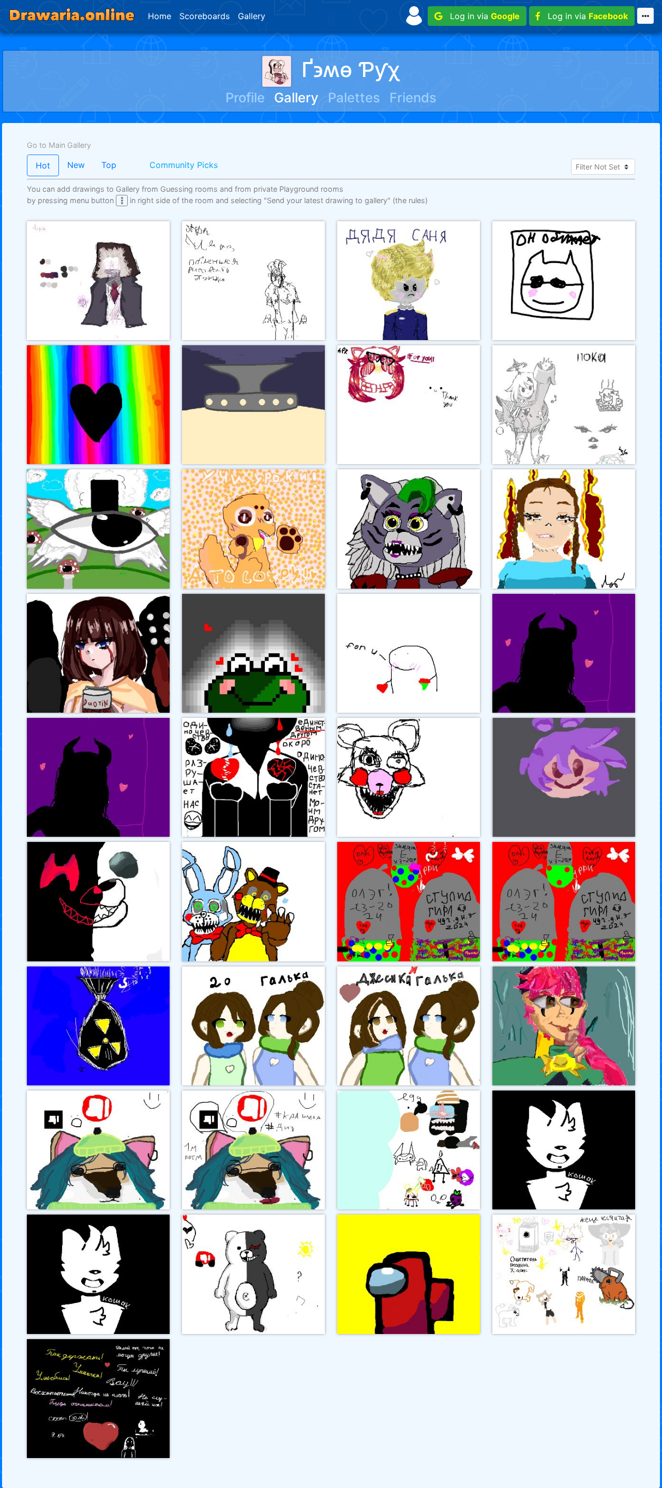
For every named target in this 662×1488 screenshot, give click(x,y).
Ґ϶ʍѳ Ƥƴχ (350, 69)
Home (159, 16)
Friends (413, 97)
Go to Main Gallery (59, 145)
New (76, 165)
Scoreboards (204, 16)
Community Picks (183, 165)
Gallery (251, 16)
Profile (245, 97)
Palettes (354, 97)
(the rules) (410, 200)
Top (108, 165)
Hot (43, 165)
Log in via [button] (481, 16)
